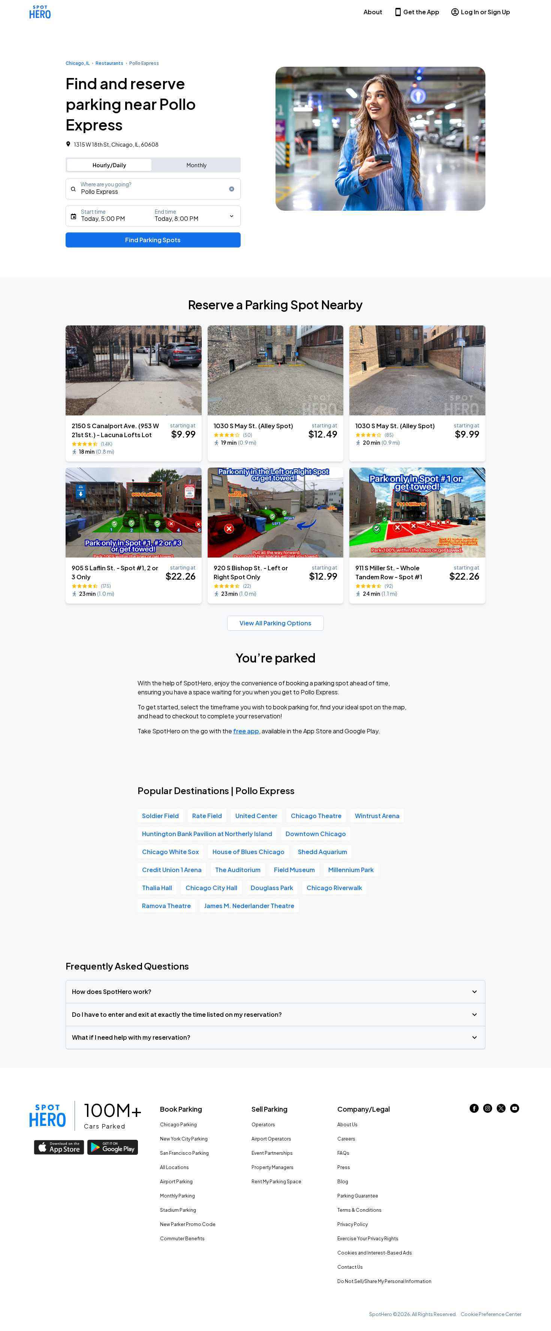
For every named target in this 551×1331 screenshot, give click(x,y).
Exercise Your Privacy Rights (367, 1238)
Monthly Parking (177, 1196)
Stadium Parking (178, 1210)
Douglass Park (272, 888)
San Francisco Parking (184, 1153)
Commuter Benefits (182, 1238)
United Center (256, 816)
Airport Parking (176, 1181)
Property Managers (272, 1167)
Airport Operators (271, 1139)
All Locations (174, 1167)
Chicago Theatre (316, 816)
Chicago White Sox (170, 852)
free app (246, 731)
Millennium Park (351, 870)
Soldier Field (160, 816)
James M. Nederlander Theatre (249, 906)
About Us (347, 1124)
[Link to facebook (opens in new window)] (474, 1110)
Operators (263, 1124)
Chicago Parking (178, 1124)
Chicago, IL (78, 63)
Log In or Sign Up (485, 12)
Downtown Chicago (316, 834)
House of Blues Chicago (248, 852)
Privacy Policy (352, 1224)
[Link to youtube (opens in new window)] (514, 1110)
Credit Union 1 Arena (172, 870)
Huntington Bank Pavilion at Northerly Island (207, 834)
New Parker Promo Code (188, 1224)
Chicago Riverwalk (334, 888)
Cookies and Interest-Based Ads (374, 1253)
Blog (342, 1181)
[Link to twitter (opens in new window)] (501, 1110)
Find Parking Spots (153, 240)
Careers (346, 1139)
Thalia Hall (157, 888)
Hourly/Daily (109, 165)
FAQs (343, 1153)
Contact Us (350, 1267)
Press (343, 1167)
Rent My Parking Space (276, 1181)
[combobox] (153, 188)
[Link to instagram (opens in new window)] (487, 1110)
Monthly (197, 165)
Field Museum (294, 870)
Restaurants (109, 63)
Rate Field (207, 816)
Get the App (421, 12)
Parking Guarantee (357, 1196)
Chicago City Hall (211, 888)
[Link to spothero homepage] (48, 1116)
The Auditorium (238, 870)
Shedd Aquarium (322, 852)
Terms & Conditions (359, 1210)
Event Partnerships (272, 1153)
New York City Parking (184, 1139)
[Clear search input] (232, 189)
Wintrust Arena (377, 816)
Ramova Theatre (166, 906)
